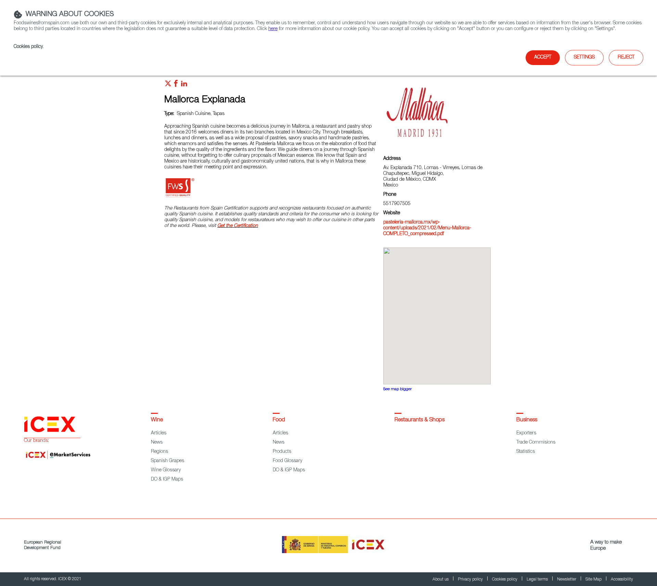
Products (282, 451)
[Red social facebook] (175, 85)
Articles (158, 433)
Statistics (525, 451)
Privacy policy (471, 579)
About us (441, 579)
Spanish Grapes (167, 461)
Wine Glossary (166, 470)
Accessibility (622, 579)
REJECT (626, 57)
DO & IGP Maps (167, 479)
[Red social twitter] (168, 85)
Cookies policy (28, 46)
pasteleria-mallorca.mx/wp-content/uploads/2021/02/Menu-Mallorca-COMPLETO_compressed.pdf (427, 228)
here (273, 29)
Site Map (594, 579)
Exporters (526, 433)
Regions (159, 451)
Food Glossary (287, 461)
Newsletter (567, 579)
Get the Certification (237, 226)
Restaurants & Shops (420, 420)
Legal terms (538, 579)
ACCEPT (542, 57)
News (157, 442)
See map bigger (397, 389)
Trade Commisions (535, 442)
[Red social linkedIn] (184, 85)
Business (526, 420)
